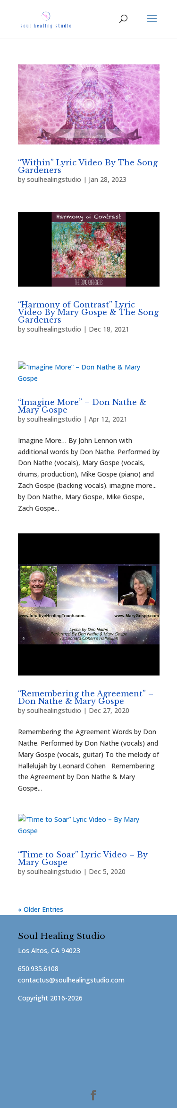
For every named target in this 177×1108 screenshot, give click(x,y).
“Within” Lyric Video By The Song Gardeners (88, 166)
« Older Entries (40, 909)
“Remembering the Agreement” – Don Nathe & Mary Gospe (85, 697)
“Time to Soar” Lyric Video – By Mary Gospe (83, 858)
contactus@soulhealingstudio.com (71, 979)
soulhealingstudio (54, 179)
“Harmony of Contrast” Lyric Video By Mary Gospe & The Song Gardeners (88, 312)
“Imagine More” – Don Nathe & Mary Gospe (82, 405)
